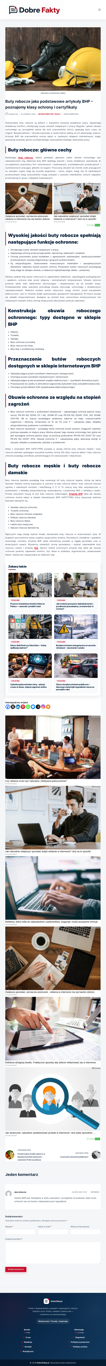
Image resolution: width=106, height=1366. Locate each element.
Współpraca (28, 1351)
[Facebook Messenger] (33, 707)
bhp (36, 548)
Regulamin (80, 1337)
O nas (28, 1337)
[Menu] (99, 10)
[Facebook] (8, 707)
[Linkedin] (18, 707)
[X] (13, 707)
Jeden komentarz (71, 114)
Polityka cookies (80, 1347)
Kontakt (28, 1347)
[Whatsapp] (28, 707)
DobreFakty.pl (43, 1363)
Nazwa (9, 1226)
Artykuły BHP (76, 494)
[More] (48, 707)
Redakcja (28, 1342)
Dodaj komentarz (13, 1239)
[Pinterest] (23, 707)
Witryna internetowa (80, 1226)
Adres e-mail (44, 1226)
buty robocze (25, 157)
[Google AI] (38, 707)
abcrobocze (20, 1192)
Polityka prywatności (80, 1342)
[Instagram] (43, 707)
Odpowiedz (95, 1192)
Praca (57, 114)
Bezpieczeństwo (46, 114)
